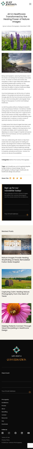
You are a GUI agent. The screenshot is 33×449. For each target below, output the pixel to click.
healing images (14, 170)
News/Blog (4, 412)
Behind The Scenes (15, 160)
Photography (25, 160)
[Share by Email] (22, 178)
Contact (4, 415)
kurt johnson (16, 171)
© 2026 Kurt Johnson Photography (12, 442)
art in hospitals (20, 166)
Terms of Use (6, 437)
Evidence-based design (13, 168)
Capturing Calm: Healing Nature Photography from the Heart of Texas (15, 294)
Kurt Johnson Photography (11, 26)
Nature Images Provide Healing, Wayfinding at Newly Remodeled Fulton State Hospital (16, 259)
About (3, 409)
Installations (5, 402)
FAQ (3, 421)
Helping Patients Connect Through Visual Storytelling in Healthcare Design (16, 328)
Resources (4, 418)
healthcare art (24, 170)
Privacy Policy (6, 440)
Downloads (5, 424)
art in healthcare (11, 166)
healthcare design (7, 171)
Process (4, 405)
